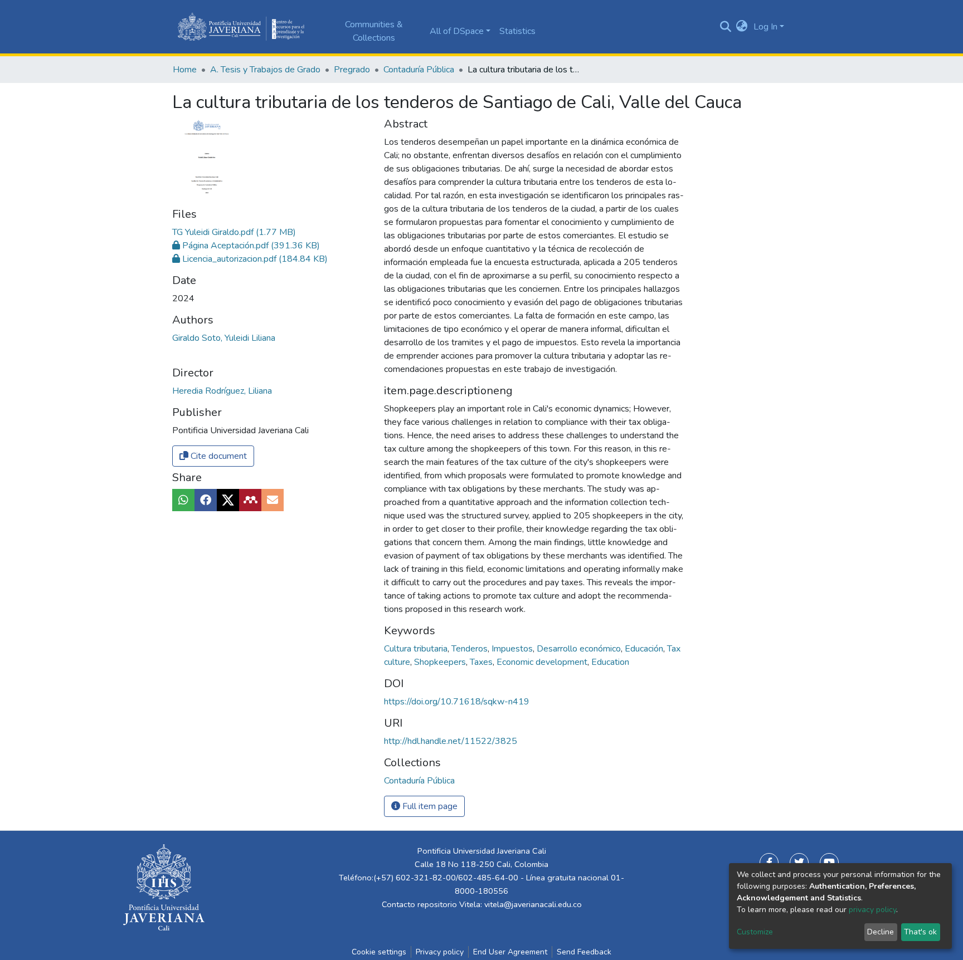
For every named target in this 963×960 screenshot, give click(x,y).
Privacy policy (440, 952)
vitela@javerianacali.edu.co (533, 904)
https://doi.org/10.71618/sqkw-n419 (456, 701)
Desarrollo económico (580, 649)
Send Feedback (584, 952)
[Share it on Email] (272, 500)
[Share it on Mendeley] (250, 500)
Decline (880, 932)
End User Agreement (510, 952)
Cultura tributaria (417, 649)
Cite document (217, 456)
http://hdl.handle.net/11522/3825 (450, 741)
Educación (645, 649)
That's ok (920, 932)
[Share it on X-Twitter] (228, 500)
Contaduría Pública (418, 69)
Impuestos (513, 649)
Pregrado (352, 69)
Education (610, 662)
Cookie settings (379, 952)
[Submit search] (725, 26)
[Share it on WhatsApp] (183, 500)
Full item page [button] (429, 806)
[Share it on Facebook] (205, 500)
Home (185, 69)
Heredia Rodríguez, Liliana (222, 391)
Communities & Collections (374, 31)
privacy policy (872, 909)
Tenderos (470, 649)
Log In (765, 27)
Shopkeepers (441, 662)
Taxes (482, 662)
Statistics (517, 31)
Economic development (543, 662)
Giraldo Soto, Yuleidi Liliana (223, 338)
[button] (742, 26)
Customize (755, 932)
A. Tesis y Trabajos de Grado (265, 69)
